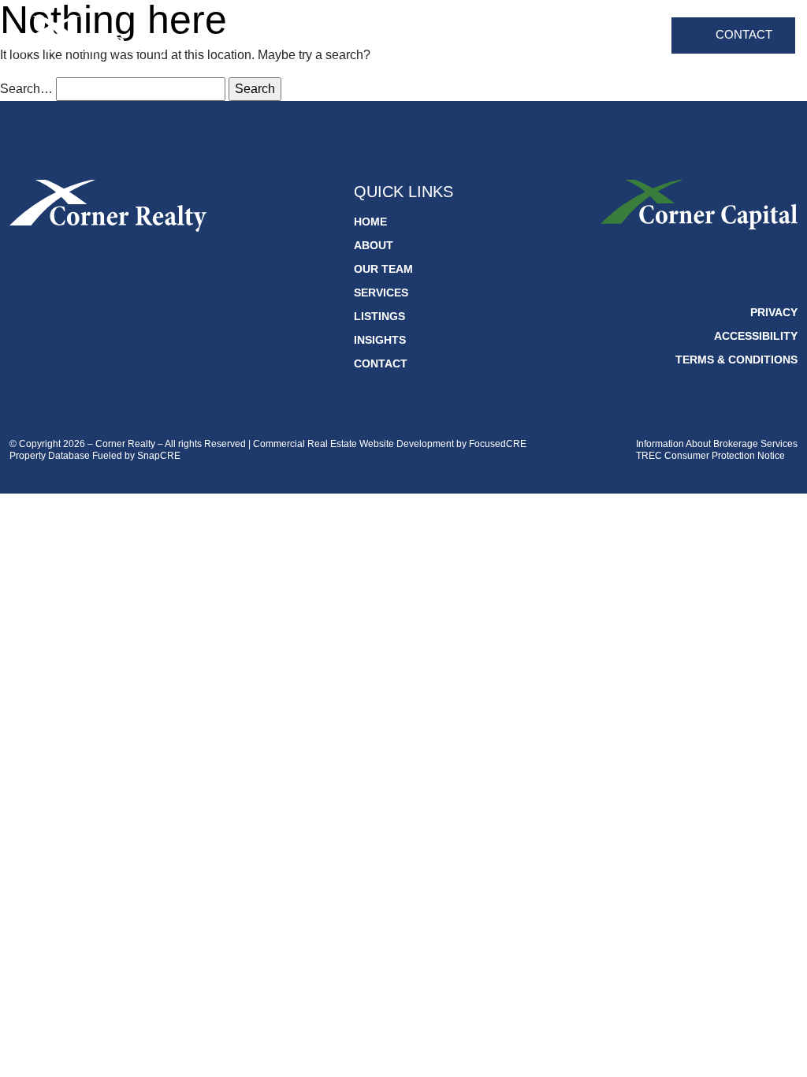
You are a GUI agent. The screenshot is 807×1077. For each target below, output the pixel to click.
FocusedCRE (497, 443)
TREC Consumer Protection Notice (710, 455)
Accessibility (756, 336)
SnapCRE (158, 455)
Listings (557, 36)
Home (285, 36)
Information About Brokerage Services (717, 443)
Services (485, 36)
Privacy (774, 312)
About (339, 36)
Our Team (407, 36)
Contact (744, 34)
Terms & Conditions (736, 359)
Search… (26, 88)
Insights (628, 36)
